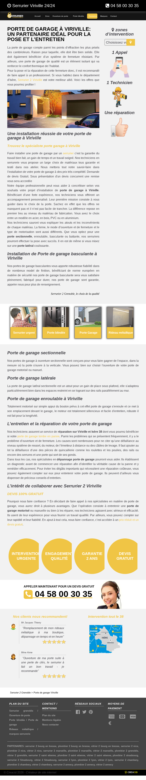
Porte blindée (17, 720)
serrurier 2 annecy (63, 764)
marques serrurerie (19, 734)
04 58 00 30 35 (125, 5)
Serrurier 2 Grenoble (20, 692)
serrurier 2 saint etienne (42, 755)
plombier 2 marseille (80, 750)
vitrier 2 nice (34, 750)
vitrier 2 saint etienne (99, 755)
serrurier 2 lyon (67, 760)
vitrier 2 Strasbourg (45, 760)
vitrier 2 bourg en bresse (105, 746)
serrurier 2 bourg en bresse (40, 746)
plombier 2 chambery (19, 764)
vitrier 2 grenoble (17, 755)
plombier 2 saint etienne (71, 755)
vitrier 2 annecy (104, 764)
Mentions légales (51, 720)
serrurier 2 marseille (54, 750)
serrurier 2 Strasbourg (19, 760)
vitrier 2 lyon (105, 760)
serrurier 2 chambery (126, 760)
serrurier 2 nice (129, 746)
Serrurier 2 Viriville (30, 79)
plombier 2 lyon (87, 760)
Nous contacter (50, 724)
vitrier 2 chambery (42, 764)
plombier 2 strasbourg (125, 755)
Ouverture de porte (19, 715)
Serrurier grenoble (21, 710)
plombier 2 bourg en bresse (74, 746)
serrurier (68, 153)
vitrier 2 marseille (103, 750)
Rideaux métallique (21, 729)
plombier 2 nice (16, 750)
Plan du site (48, 715)
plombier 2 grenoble (126, 750)
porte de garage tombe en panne (38, 436)
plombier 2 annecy (84, 764)
